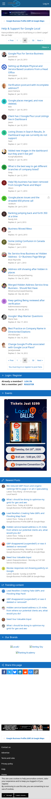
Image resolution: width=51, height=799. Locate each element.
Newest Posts (13, 480)
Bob (10, 106)
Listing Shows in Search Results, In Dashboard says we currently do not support (27, 135)
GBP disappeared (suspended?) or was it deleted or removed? (26, 545)
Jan (9, 231)
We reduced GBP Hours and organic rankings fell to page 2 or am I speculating (27, 487)
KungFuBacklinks (15, 156)
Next (39, 40)
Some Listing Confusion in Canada (26, 241)
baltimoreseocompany (17, 306)
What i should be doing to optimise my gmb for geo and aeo (25, 501)
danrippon (12, 75)
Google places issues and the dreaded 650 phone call (23, 199)
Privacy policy (7, 763)
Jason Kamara (14, 91)
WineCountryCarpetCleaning (20, 275)
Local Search (12, 494)
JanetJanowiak (14, 350)
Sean (10, 141)
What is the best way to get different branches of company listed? (27, 168)
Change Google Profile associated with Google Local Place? (26, 346)
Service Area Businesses (16, 538)
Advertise (5, 752)
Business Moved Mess (20, 228)
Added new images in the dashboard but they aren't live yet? (28, 152)
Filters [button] (44, 47)
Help (3, 769)
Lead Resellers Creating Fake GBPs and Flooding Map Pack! (25, 515)
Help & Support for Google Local (20, 28)
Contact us (5, 747)
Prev (12, 40)
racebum (12, 203)
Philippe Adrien (14, 244)
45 (25, 40)
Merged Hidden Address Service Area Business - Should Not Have (28, 286)
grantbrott (12, 56)
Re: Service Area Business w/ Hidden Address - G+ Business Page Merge (27, 255)
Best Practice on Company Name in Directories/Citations (27, 330)
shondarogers (14, 334)
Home (4, 774)
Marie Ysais (12, 319)
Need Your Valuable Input (19, 557)
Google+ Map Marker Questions (25, 316)
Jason (10, 122)
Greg (10, 172)
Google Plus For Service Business (25, 53)
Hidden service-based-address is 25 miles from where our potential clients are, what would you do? (27, 529)
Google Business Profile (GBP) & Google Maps (26, 508)
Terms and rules (8, 758)
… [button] (21, 40)
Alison (10, 188)
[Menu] (4, 4)
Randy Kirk (12, 219)
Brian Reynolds (14, 259)
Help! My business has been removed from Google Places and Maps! (28, 183)
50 (33, 40)
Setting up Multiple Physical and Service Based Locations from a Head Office (28, 69)
